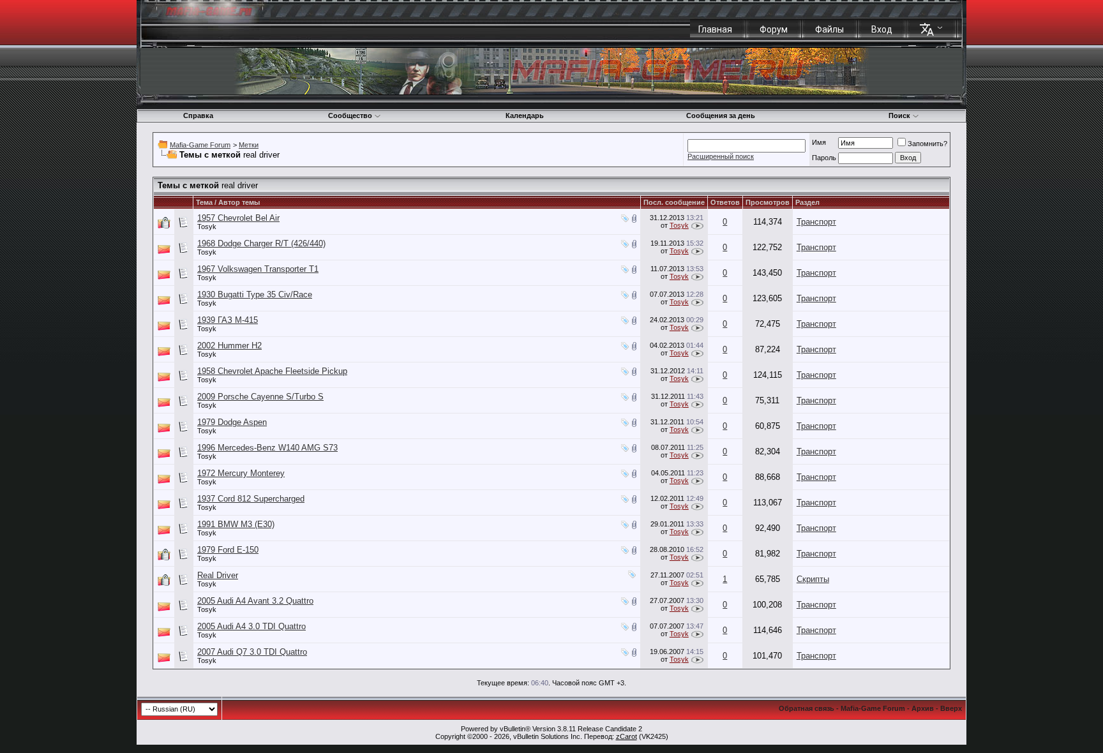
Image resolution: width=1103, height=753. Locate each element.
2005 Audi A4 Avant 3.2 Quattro (255, 601)
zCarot (626, 736)
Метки (249, 145)
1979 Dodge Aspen (232, 422)
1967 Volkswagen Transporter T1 (258, 269)
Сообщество (350, 115)
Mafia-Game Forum (200, 145)
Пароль (824, 157)
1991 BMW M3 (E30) (235, 524)
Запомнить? (927, 143)
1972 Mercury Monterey (241, 473)
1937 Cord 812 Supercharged (250, 498)
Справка (198, 115)
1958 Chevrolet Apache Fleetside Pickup (272, 371)
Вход (881, 29)
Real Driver (217, 575)
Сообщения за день (720, 115)
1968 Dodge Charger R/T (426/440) (261, 243)
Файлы (829, 29)
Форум (774, 29)
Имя (819, 142)
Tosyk (206, 226)
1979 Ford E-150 (228, 550)
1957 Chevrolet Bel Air (238, 218)
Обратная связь (806, 708)
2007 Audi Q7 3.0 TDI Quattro (252, 652)
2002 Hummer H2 (229, 345)
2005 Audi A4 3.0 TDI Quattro (251, 626)
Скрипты (813, 579)
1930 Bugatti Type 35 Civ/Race (254, 294)
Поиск (899, 115)
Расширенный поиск (720, 156)
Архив (923, 708)
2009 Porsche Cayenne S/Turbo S (260, 396)
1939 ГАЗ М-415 (227, 320)
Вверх (951, 708)
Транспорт (816, 222)
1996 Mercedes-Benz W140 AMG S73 (267, 447)
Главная (715, 29)
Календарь (525, 115)
